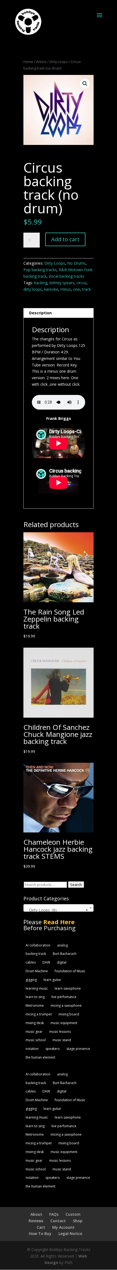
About (36, 1214)
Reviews (36, 1220)
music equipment (64, 1023)
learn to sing (35, 997)
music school (36, 1040)
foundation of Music (70, 971)
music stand (62, 1040)
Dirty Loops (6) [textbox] (57, 910)
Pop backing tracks (40, 269)
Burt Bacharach (64, 953)
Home (28, 61)
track (86, 289)
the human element (40, 1057)
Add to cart (65, 239)
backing (40, 282)
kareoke (51, 289)
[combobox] (58, 908)
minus (65, 289)
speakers (52, 1048)
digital (61, 962)
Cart (41, 1227)
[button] (85, 83)
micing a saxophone (66, 1005)
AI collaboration (38, 945)
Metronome (35, 1005)
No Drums (76, 263)
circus (81, 282)
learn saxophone (68, 988)
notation (32, 1048)
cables (31, 962)
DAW (46, 962)
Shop (77, 1220)
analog (62, 945)
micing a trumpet (39, 1014)
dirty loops (32, 289)
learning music (37, 988)
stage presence (78, 1048)
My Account (63, 1227)
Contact (58, 1220)
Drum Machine (37, 971)
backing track (36, 953)
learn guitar (52, 979)
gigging (31, 979)
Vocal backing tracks (66, 276)
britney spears (62, 282)
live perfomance (63, 997)
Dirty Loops (59, 61)
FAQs (54, 1214)
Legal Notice (70, 1233)
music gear (34, 1031)
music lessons (60, 1031)
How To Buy (40, 1233)
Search (76, 884)
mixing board (69, 1014)
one (76, 289)
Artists (41, 61)
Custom (73, 1214)
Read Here (59, 922)
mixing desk (35, 1023)
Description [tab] (40, 312)
